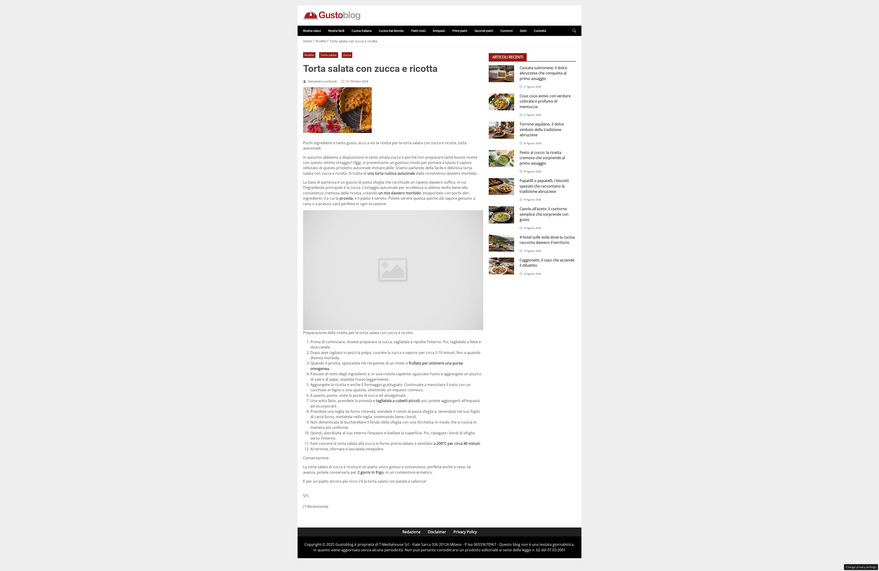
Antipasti (439, 31)
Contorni (506, 31)
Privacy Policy (465, 531)
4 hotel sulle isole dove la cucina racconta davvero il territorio (547, 240)
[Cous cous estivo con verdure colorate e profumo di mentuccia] (501, 101)
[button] (574, 30)
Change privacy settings (861, 567)
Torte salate (328, 55)
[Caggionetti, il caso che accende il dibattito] (501, 266)
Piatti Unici (418, 31)
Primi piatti (459, 31)
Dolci (523, 31)
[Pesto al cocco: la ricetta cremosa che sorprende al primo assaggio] (501, 158)
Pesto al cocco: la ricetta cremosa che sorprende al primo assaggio (542, 158)
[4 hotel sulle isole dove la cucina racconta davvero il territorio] (501, 243)
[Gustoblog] (331, 15)
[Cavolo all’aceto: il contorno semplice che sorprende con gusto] (501, 214)
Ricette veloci (312, 31)
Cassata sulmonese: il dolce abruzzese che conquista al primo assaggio (543, 73)
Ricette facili (336, 31)
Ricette (309, 55)
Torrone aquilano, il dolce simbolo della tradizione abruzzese (542, 129)
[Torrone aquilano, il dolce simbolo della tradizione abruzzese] (501, 130)
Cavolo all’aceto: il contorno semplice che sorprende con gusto (544, 214)
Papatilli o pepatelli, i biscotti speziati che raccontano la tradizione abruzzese (544, 186)
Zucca (347, 55)
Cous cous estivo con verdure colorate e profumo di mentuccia (545, 101)
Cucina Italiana (362, 31)
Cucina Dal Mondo (391, 31)
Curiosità (540, 31)
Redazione (411, 531)
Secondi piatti (484, 31)
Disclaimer (437, 531)
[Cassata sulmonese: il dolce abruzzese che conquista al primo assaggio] (501, 73)
